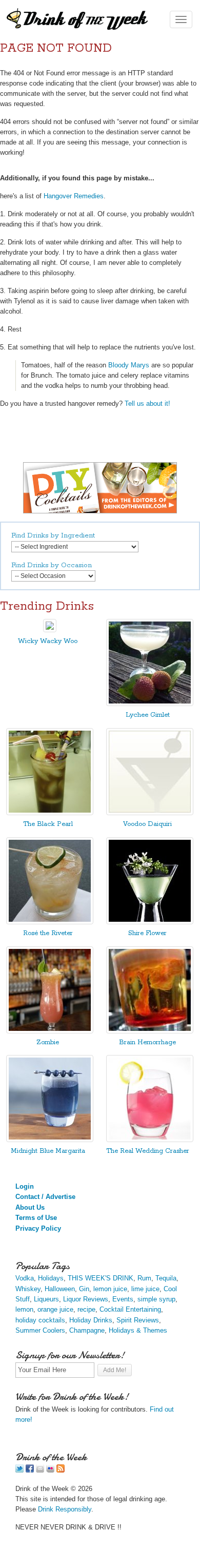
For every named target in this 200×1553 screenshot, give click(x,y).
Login (24, 1186)
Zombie (47, 1042)
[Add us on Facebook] (30, 1470)
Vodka (24, 1278)
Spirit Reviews (137, 1320)
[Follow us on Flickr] (50, 1470)
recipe (86, 1309)
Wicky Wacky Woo (47, 641)
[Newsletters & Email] (40, 1470)
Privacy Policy (38, 1228)
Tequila (165, 1278)
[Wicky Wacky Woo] (49, 630)
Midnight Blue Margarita (48, 1151)
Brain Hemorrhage (147, 1042)
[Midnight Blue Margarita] (49, 1140)
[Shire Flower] (149, 922)
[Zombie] (49, 1031)
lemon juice (110, 1289)
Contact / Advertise (45, 1196)
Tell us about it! (147, 403)
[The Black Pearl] (49, 813)
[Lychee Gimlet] (149, 704)
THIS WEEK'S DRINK (100, 1278)
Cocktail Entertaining (130, 1309)
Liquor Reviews (85, 1299)
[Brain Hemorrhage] (149, 1031)
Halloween (60, 1289)
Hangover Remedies (74, 196)
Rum (144, 1278)
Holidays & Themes (138, 1330)
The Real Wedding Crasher (147, 1151)
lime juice (145, 1289)
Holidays (51, 1278)
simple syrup (156, 1299)
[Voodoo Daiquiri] (149, 813)
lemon (24, 1309)
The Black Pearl (48, 824)
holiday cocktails (40, 1320)
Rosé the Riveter (48, 933)
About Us (30, 1207)
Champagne (87, 1330)
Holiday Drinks (90, 1320)
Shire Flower (147, 933)
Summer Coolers (40, 1330)
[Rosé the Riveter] (49, 922)
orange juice (55, 1309)
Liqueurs (46, 1299)
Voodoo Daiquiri (147, 824)
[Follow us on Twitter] (19, 1470)
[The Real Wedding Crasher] (149, 1140)
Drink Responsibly (64, 1509)
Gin (84, 1289)
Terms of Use (36, 1217)
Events (122, 1299)
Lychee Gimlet (148, 715)
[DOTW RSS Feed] (60, 1470)
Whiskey (28, 1289)
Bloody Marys (128, 365)
